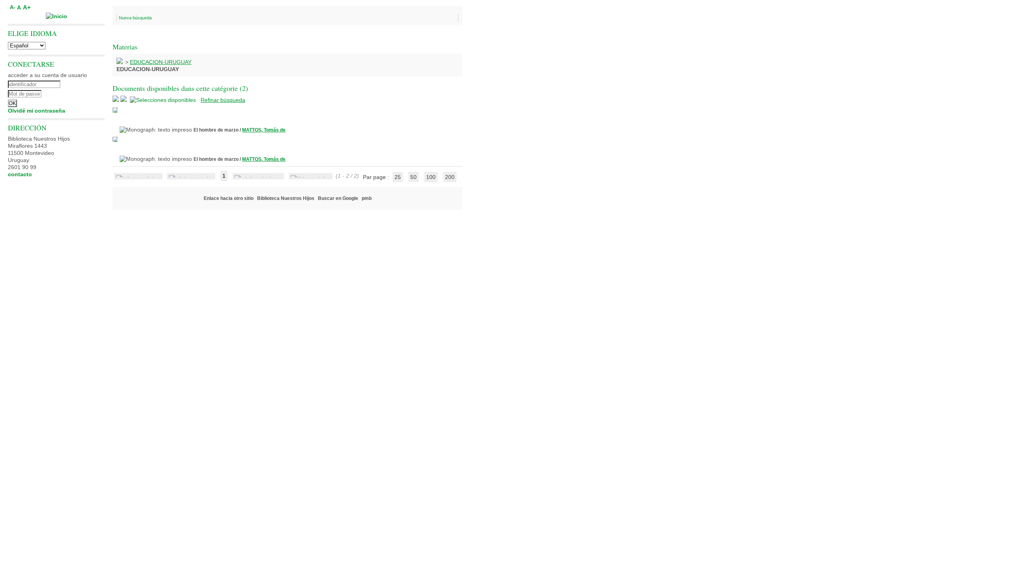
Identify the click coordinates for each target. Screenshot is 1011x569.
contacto (20, 174)
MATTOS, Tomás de (264, 130)
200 (450, 177)
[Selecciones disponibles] (163, 100)
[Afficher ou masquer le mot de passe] (78, 93)
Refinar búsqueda (223, 100)
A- (12, 7)
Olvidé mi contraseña (36, 110)
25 (398, 177)
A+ (27, 7)
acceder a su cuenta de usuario (47, 75)
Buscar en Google (338, 198)
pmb (367, 198)
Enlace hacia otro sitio (229, 198)
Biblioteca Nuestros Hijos (285, 198)
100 (431, 177)
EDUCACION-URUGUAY (161, 62)
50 (413, 177)
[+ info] (115, 110)
